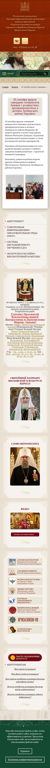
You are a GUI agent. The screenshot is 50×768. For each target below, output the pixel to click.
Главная (5, 87)
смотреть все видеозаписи (24, 534)
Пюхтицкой (37, 336)
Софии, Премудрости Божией (29, 324)
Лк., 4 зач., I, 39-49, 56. (25, 352)
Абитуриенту (15, 221)
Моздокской (26, 342)
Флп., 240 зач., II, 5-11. (17, 354)
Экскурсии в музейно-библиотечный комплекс (23, 255)
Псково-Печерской (32, 333)
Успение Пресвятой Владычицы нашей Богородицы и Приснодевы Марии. (25, 318)
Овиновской (14, 333)
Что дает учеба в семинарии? (25, 674)
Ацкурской (37, 338)
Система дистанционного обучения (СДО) (18, 245)
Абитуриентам (16, 664)
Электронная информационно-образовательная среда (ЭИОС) (22, 231)
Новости (15, 87)
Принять (25, 751)
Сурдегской (17, 347)
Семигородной (22, 336)
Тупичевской (31, 347)
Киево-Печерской (20, 331)
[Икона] (25, 300)
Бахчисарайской (32, 349)
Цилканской (16, 340)
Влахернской (15, 349)
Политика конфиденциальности (25, 759)
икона (30, 322)
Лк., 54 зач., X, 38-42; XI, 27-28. (30, 355)
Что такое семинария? (25, 669)
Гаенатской (13, 345)
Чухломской (27, 345)
